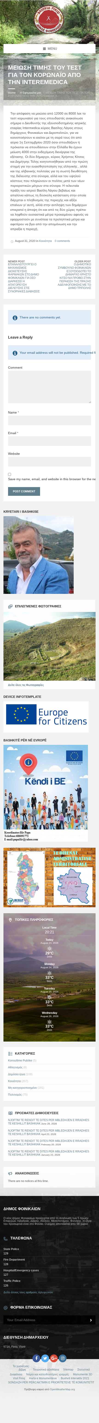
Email (13, 433)
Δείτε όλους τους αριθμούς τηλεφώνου (28, 1292)
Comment (15, 367)
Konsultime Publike (20, 1060)
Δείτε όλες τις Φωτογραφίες (26, 685)
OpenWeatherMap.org (62, 1389)
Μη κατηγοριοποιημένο (22, 1087)
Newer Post (16, 261)
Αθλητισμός (15, 1067)
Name (13, 412)
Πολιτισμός (15, 1094)
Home (12, 92)
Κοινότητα (45, 241)
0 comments (62, 241)
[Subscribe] (90, 1320)
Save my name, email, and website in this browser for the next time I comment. (49, 479)
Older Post (83, 261)
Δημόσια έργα (16, 1074)
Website (14, 453)
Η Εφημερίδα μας (30, 92)
